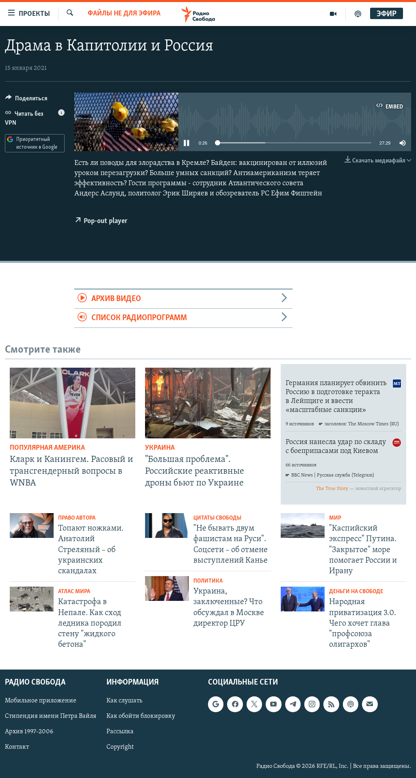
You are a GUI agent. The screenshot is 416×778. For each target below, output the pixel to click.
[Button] (26, 100)
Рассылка (120, 731)
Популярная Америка (47, 448)
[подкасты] (358, 14)
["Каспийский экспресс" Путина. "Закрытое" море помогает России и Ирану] (303, 525)
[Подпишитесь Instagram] (312, 704)
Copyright (120, 747)
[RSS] (331, 704)
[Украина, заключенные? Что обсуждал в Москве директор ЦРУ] (167, 588)
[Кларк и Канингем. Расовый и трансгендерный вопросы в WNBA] (72, 403)
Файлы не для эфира (124, 13)
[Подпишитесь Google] (215, 704)
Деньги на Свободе (356, 592)
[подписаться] (369, 704)
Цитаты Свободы (217, 518)
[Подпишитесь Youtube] (273, 704)
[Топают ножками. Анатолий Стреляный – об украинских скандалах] (32, 525)
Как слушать (124, 701)
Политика (208, 581)
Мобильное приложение (40, 701)
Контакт (17, 747)
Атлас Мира (74, 592)
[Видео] (333, 14)
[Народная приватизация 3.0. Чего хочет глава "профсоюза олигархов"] (303, 599)
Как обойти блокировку (140, 716)
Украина (160, 448)
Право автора (76, 518)
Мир (335, 518)
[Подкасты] (350, 704)
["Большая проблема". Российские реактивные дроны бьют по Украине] (208, 403)
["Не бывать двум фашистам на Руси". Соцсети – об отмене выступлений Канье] (167, 525)
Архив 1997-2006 (29, 731)
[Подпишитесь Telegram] (293, 704)
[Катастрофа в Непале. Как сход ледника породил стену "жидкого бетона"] (32, 599)
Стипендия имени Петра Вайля (50, 716)
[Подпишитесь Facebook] (235, 704)
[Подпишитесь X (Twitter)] (254, 704)
